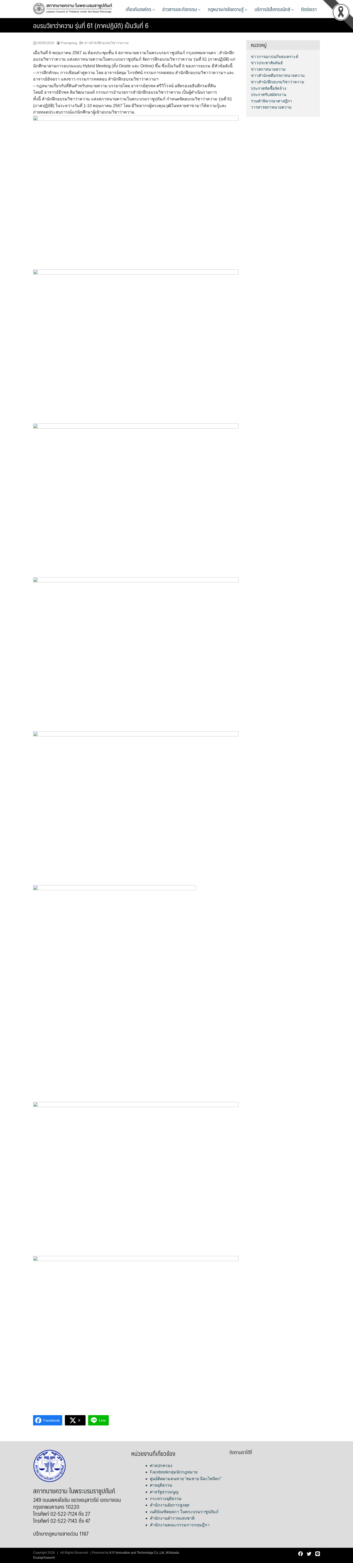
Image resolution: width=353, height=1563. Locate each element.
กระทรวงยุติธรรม (166, 1498)
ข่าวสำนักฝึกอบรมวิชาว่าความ (106, 43)
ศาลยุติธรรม (161, 1485)
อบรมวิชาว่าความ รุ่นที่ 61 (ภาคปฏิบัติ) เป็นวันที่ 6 (91, 25)
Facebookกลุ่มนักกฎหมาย (173, 1472)
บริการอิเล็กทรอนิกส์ (273, 9)
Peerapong (69, 43)
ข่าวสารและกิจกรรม (180, 9)
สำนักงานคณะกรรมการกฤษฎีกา (180, 1525)
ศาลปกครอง (161, 1465)
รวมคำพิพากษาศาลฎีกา (271, 101)
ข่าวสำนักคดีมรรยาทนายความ (278, 75)
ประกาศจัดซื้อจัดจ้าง (268, 88)
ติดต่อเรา (309, 9)
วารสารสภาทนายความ (271, 107)
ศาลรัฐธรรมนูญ (164, 1492)
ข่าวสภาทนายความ (268, 69)
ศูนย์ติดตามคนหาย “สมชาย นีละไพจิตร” (185, 1479)
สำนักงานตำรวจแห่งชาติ (172, 1518)
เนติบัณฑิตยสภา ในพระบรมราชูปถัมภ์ (184, 1512)
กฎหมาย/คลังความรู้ (226, 9)
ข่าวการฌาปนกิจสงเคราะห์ (274, 56)
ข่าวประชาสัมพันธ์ (267, 63)
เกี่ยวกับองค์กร (139, 9)
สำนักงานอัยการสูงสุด (169, 1505)
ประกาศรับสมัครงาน (268, 94)
